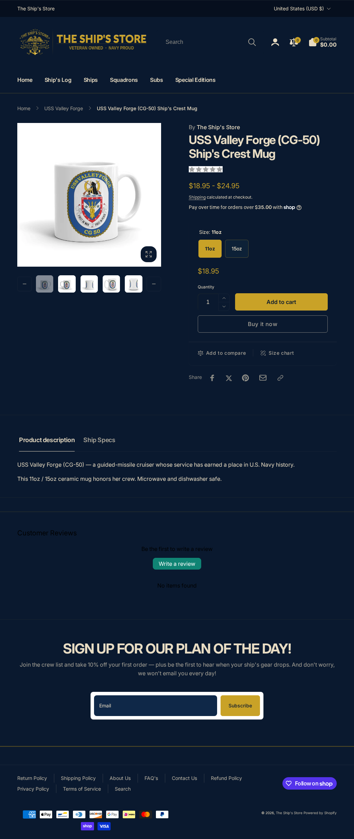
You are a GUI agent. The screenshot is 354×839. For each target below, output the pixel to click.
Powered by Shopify (320, 813)
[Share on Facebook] (212, 377)
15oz (237, 248)
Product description (47, 440)
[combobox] (210, 42)
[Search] (252, 42)
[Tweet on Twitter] (228, 377)
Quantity (206, 287)
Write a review (177, 563)
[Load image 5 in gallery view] (111, 284)
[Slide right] (154, 284)
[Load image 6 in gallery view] (133, 284)
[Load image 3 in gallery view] (89, 284)
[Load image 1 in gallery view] (44, 284)
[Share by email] (263, 377)
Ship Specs (99, 440)
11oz (210, 248)
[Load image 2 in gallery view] (66, 284)
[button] (322, 42)
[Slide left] (24, 284)
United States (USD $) (299, 8)
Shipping (197, 197)
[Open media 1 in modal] (89, 195)
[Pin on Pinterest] (245, 377)
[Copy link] (280, 377)
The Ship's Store (214, 127)
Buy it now (263, 324)
